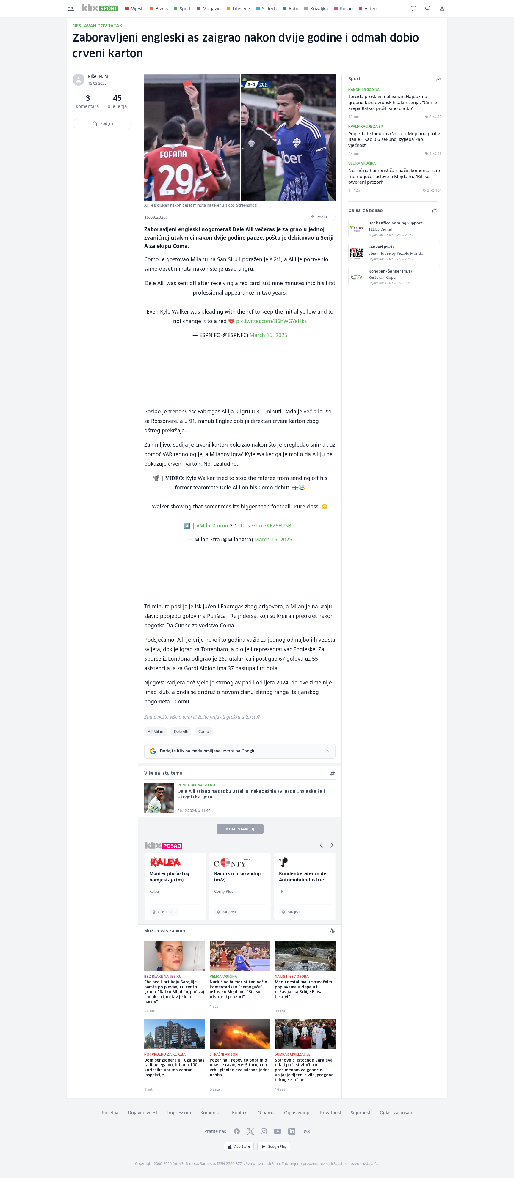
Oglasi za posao (396, 1112)
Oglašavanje (297, 1112)
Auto (293, 8)
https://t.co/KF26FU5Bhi (266, 525)
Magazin (212, 8)
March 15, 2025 (268, 334)
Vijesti (137, 8)
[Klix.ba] (100, 7)
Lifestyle (241, 8)
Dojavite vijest (143, 1112)
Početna (110, 1112)
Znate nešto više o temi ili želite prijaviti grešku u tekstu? (202, 717)
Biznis (162, 8)
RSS (306, 1131)
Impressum (179, 1112)
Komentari (211, 1112)
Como (203, 731)
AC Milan (155, 731)
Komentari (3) (240, 828)
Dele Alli (181, 731)
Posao (346, 8)
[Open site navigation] (70, 8)
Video (371, 8)
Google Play (277, 1146)
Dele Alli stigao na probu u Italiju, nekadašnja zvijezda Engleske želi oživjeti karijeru (251, 794)
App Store (242, 1146)
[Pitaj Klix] (413, 8)
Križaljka (319, 8)
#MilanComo (212, 525)
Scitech (269, 8)
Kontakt (240, 1112)
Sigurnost (360, 1112)
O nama (266, 1112)
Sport (185, 8)
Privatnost (330, 1112)
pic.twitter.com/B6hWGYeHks (271, 321)
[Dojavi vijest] (427, 8)
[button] (321, 845)
